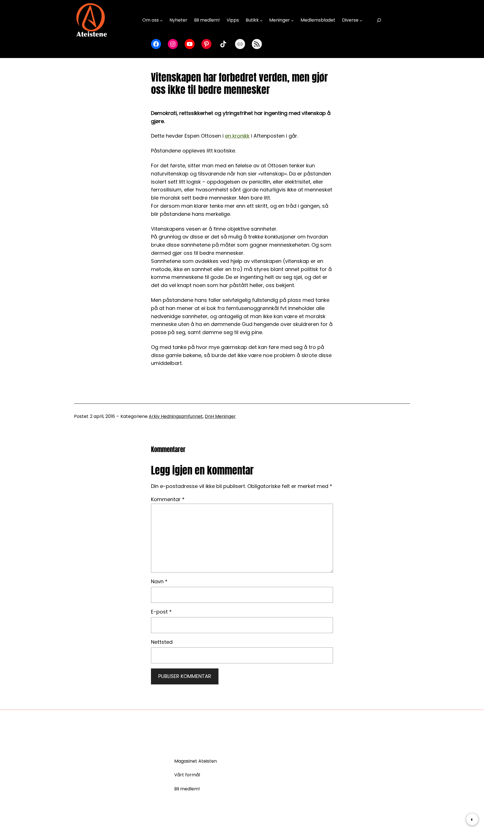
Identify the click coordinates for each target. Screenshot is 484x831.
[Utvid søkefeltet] (379, 20)
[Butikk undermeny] (261, 20)
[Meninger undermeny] (292, 20)
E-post (161, 611)
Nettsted (162, 641)
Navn (159, 581)
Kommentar (168, 499)
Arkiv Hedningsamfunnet (176, 416)
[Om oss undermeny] (161, 20)
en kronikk (237, 135)
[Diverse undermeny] (361, 20)
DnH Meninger (220, 416)
